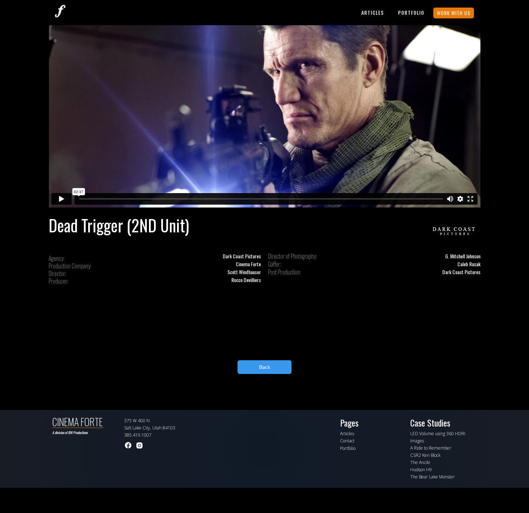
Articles (372, 12)
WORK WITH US (453, 13)
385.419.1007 (138, 435)
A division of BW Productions (70, 432)
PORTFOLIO (411, 12)
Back (264, 367)
